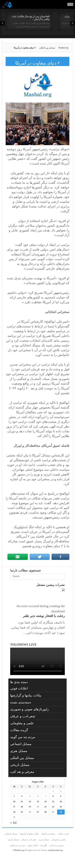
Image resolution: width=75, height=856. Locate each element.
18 (22, 807)
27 (38, 812)
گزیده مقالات (19, 730)
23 (61, 807)
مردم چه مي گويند (22, 737)
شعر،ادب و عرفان (22, 716)
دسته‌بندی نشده (20, 702)
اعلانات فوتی (19, 688)
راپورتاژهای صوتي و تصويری (29, 709)
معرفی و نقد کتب (22, 772)
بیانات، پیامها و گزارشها (25, 695)
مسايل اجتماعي (20, 744)
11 (22, 801)
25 (22, 812)
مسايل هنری (18, 751)
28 (45, 812)
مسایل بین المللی (47, 47)
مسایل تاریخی (19, 765)
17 (14, 807)
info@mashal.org (55, 850)
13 (38, 801)
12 (30, 801)
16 (61, 801)
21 (45, 807)
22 (53, 807)
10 (14, 801)
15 (53, 801)
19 (30, 807)
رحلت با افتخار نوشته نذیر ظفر (44, 616)
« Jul (13, 822)
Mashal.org (63, 47)
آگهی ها (44, 845)
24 (14, 812)
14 (45, 801)
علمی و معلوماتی (22, 723)
